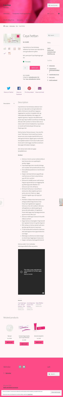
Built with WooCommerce (10, 387)
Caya (27, 79)
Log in (48, 48)
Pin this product (29, 92)
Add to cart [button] (9, 342)
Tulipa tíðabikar (39, 303)
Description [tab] (6, 103)
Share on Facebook (19, 93)
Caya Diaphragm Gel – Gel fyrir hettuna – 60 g (22, 304)
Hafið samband (30, 20)
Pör (17, 26)
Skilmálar (8, 373)
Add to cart (35, 68)
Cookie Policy (30, 394)
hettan (38, 79)
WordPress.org (51, 54)
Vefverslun (6, 13)
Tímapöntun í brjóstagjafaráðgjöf (22, 13)
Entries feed (50, 50)
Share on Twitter (8, 92)
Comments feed (51, 52)
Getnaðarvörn (32, 79)
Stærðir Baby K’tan (8, 20)
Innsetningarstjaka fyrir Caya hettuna (31, 304)
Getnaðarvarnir (33, 77)
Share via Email (39, 92)
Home (6, 26)
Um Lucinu (20, 20)
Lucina (7, 5)
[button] (18, 36)
